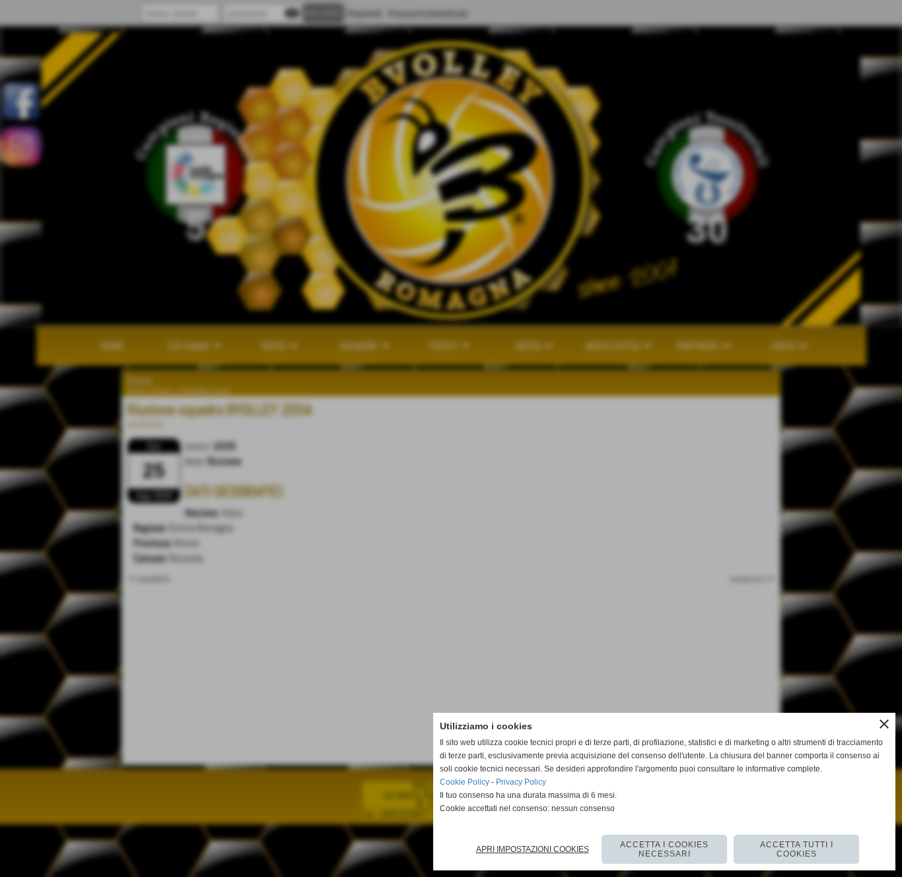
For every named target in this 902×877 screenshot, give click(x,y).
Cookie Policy (464, 782)
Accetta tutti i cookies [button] (796, 849)
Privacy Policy (521, 782)
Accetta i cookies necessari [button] (664, 849)
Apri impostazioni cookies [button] (532, 849)
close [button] (884, 724)
